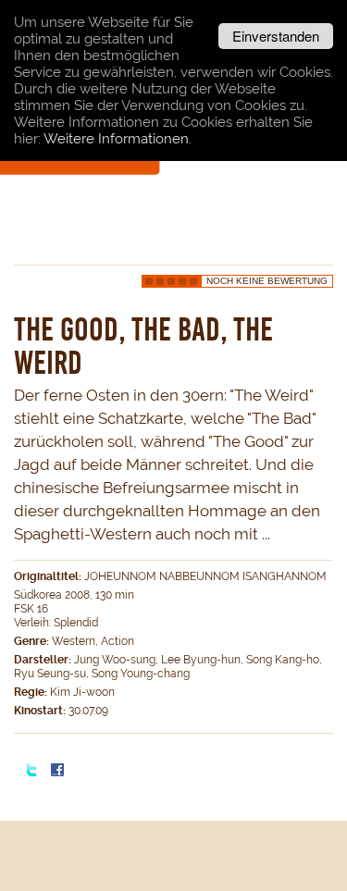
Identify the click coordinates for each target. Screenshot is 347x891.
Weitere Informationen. (117, 138)
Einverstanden (275, 35)
